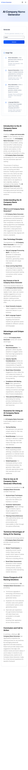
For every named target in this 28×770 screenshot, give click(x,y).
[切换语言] (22, 2)
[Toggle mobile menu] (25, 2)
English (6, 37)
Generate (14, 42)
